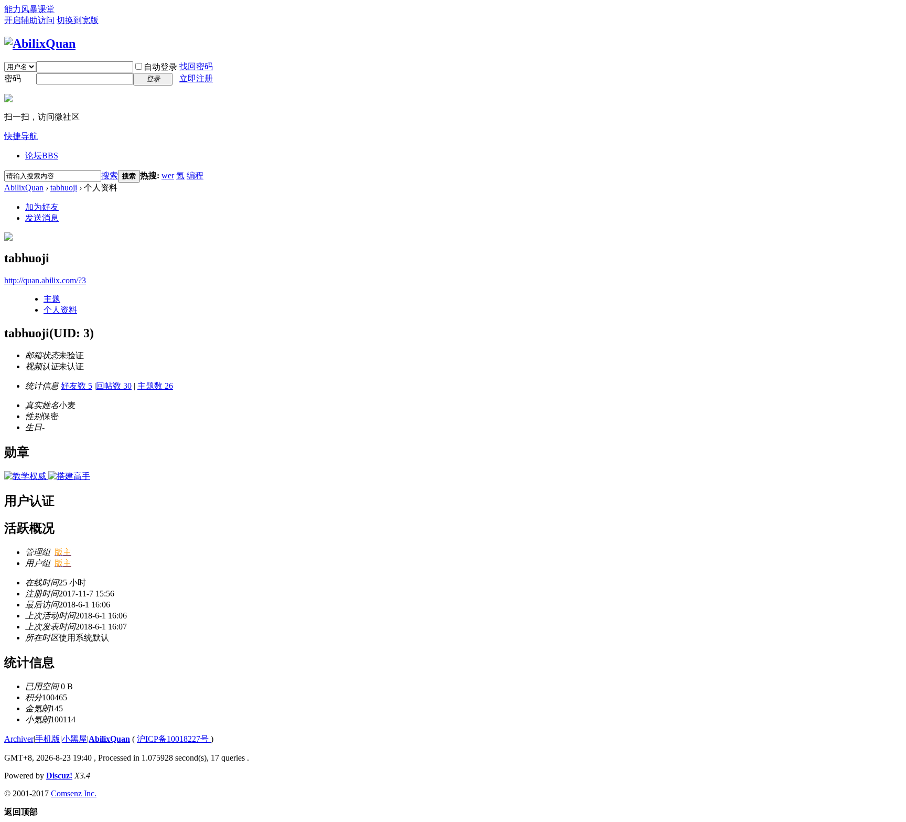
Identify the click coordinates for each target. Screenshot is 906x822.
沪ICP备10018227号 (174, 738)
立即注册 (196, 78)
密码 (12, 78)
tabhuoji (63, 187)
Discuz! (59, 775)
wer (167, 175)
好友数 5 (76, 385)
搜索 (109, 175)
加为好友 (42, 206)
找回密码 (196, 66)
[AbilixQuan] (40, 43)
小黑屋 (74, 738)
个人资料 (60, 309)
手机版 (47, 738)
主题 (52, 298)
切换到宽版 (78, 20)
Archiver (19, 738)
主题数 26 (155, 385)
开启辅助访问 (29, 20)
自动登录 (160, 66)
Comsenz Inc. (73, 793)
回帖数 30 (114, 385)
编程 (195, 175)
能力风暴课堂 (29, 9)
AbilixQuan (24, 187)
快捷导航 (21, 136)
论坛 (41, 155)
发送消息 (42, 217)
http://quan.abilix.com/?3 (45, 280)
